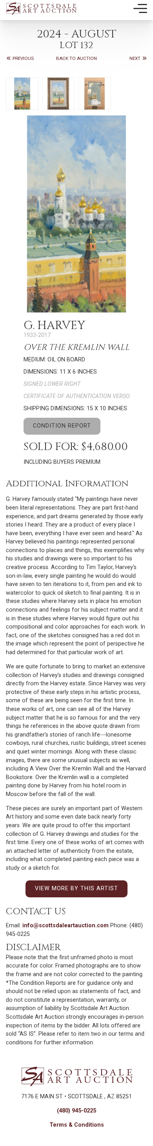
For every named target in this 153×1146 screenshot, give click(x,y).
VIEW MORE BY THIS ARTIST (76, 888)
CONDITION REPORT (62, 425)
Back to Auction (76, 58)
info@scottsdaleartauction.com (65, 925)
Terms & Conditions (76, 1125)
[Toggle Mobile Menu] (140, 8)
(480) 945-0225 (76, 1110)
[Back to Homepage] (41, 8)
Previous (22, 58)
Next (135, 58)
